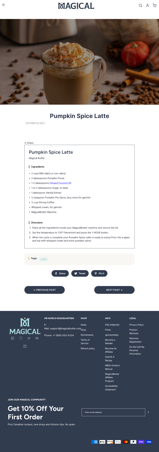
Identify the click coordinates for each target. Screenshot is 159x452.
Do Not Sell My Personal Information (136, 350)
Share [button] (30, 142)
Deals (83, 324)
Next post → (114, 290)
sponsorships (111, 335)
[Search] (140, 5)
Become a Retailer (110, 341)
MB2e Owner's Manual (112, 367)
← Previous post (45, 290)
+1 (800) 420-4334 (63, 335)
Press (108, 329)
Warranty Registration (135, 340)
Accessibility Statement (111, 388)
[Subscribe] (148, 412)
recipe (43, 259)
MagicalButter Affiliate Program (112, 377)
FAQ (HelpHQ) (112, 324)
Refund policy (88, 348)
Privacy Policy (136, 324)
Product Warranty (134, 331)
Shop (83, 329)
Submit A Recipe (109, 358)
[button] (3, 4)
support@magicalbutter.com (65, 328)
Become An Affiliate (111, 350)
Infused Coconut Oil (60, 183)
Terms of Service (85, 341)
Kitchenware (87, 335)
